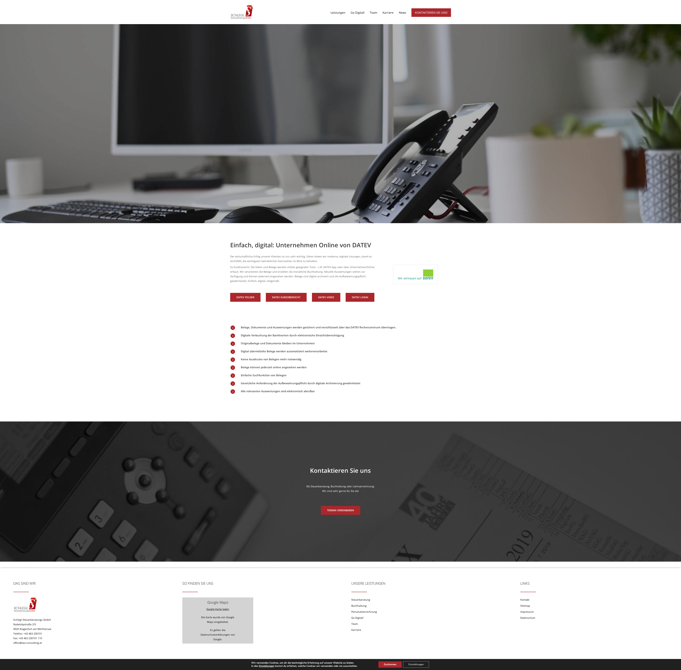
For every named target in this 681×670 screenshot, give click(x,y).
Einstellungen (266, 666)
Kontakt (524, 599)
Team (354, 623)
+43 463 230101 (33, 633)
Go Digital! (357, 617)
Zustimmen (390, 664)
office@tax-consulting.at (27, 642)
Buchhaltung (359, 605)
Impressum (527, 611)
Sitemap (525, 605)
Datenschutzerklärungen (215, 634)
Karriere (356, 630)
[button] (245, 297)
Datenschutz (527, 617)
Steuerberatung (360, 599)
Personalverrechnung (364, 611)
